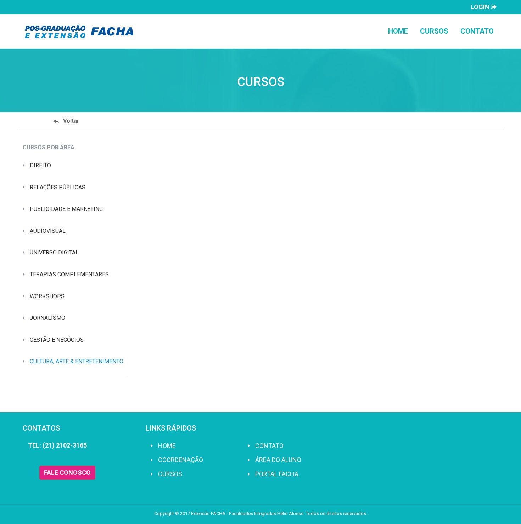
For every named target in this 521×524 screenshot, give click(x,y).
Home (398, 31)
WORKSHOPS (47, 296)
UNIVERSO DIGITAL (54, 252)
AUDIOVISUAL (48, 231)
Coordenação (180, 459)
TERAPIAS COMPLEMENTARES (69, 274)
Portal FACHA (276, 474)
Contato (477, 31)
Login (481, 7)
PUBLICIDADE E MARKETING (66, 209)
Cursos (434, 31)
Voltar (71, 120)
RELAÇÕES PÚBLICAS (57, 187)
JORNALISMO (47, 318)
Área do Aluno (278, 459)
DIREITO (40, 165)
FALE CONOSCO (67, 472)
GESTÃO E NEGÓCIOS (57, 339)
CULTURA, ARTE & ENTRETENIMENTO (76, 361)
